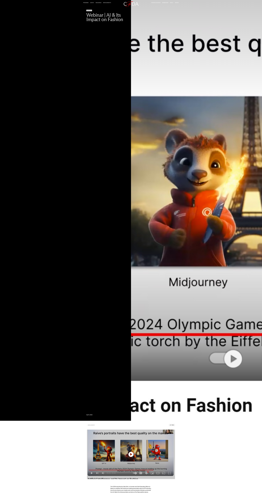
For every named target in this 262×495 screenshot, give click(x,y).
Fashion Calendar (155, 2)
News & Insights (107, 2)
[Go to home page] (131, 4)
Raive (111, 488)
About (171, 2)
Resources (98, 2)
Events (92, 2)
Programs (85, 2)
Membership (165, 2)
